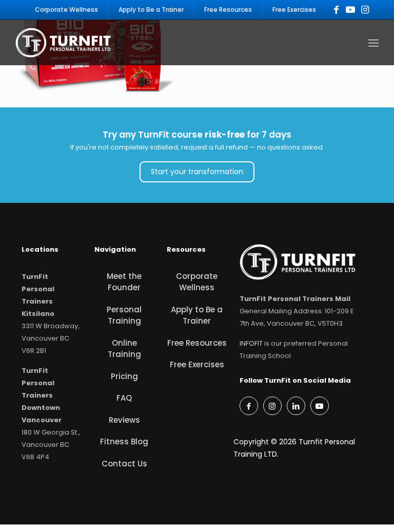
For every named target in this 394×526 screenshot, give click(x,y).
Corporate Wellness (197, 282)
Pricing (124, 376)
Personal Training (124, 315)
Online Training (124, 348)
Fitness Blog (124, 441)
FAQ (124, 397)
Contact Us (124, 463)
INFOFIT (251, 343)
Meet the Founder (124, 282)
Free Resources (197, 342)
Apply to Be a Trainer (197, 315)
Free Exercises (197, 364)
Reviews (124, 420)
